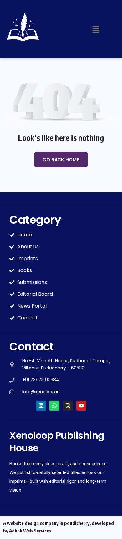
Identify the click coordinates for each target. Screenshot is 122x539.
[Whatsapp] (54, 406)
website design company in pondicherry (48, 523)
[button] (96, 29)
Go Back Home (61, 160)
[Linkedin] (41, 406)
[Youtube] (81, 406)
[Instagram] (68, 406)
